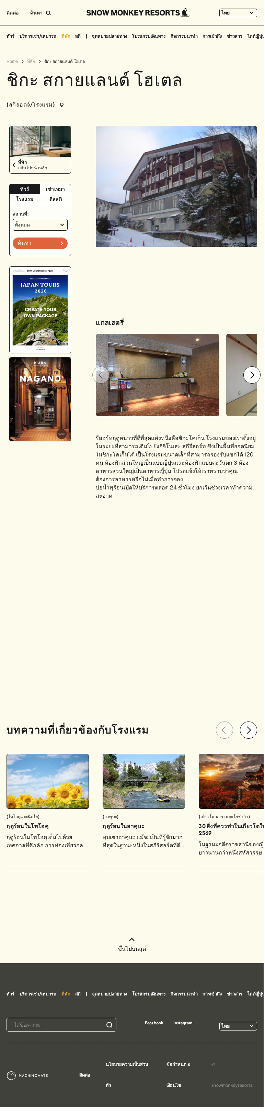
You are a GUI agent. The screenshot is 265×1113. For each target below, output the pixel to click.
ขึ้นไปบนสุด (132, 948)
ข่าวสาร (234, 36)
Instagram (183, 1022)
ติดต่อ (13, 13)
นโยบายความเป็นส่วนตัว (127, 1074)
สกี (78, 36)
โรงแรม (25, 199)
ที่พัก (65, 36)
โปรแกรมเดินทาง (148, 36)
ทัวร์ (10, 36)
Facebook (154, 1022)
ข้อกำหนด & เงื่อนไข (178, 1074)
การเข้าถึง (212, 36)
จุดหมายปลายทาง (109, 36)
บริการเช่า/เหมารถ (38, 36)
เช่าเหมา (55, 189)
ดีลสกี (55, 199)
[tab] (25, 189)
